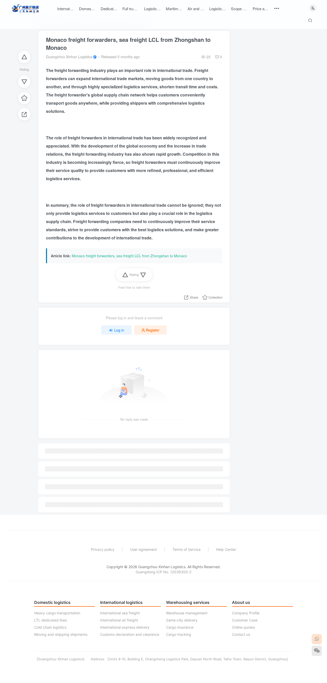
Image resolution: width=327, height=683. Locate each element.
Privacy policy (102, 549)
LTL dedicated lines (50, 620)
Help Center (226, 549)
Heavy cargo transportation (57, 613)
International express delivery (124, 627)
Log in (119, 330)
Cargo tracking (178, 634)
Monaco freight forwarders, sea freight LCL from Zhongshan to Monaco (128, 43)
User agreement (143, 549)
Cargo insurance (179, 627)
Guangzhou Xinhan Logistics (69, 56)
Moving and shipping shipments (60, 634)
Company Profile (246, 613)
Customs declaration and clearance (129, 634)
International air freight (119, 620)
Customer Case (245, 620)
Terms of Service (186, 549)
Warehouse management (186, 613)
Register (152, 330)
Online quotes (243, 627)
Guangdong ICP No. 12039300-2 (163, 572)
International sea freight (120, 613)
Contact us (241, 634)
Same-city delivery (181, 620)
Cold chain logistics (50, 627)
